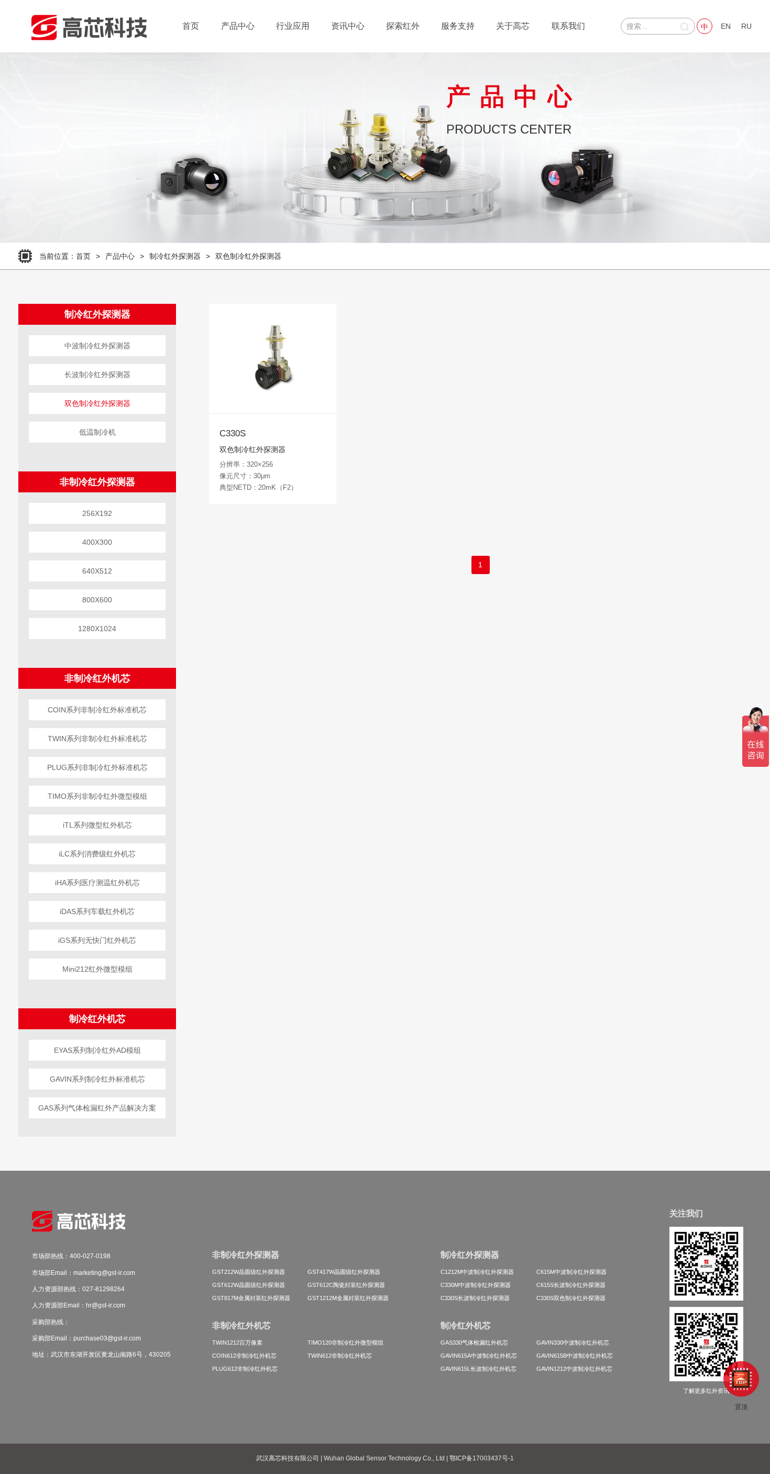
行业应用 (293, 25)
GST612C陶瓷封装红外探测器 (346, 1285)
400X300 (97, 542)
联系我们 (568, 25)
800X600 (97, 600)
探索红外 (403, 25)
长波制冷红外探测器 (97, 374)
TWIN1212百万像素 (237, 1342)
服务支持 (458, 25)
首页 (190, 25)
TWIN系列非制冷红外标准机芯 (97, 738)
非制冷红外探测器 (97, 482)
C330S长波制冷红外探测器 (475, 1298)
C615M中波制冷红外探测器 (571, 1272)
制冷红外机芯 (97, 1019)
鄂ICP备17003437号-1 (481, 1458)
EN (726, 26)
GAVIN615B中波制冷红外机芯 (574, 1355)
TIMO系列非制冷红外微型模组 (97, 796)
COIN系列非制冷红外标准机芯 (97, 710)
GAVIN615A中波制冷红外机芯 (479, 1355)
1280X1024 (97, 628)
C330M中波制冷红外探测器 (476, 1285)
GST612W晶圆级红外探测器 (248, 1285)
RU (746, 26)
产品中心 (238, 25)
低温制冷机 (97, 432)
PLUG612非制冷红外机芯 (245, 1369)
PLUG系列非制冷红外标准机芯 (97, 767)
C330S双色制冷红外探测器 (571, 1298)
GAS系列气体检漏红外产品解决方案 (97, 1108)
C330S (232, 433)
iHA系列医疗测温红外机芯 (97, 882)
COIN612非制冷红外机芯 (244, 1355)
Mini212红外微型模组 (97, 969)
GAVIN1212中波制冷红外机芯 (574, 1369)
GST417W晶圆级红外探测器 (343, 1272)
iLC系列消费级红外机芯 (97, 854)
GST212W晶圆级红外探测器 (248, 1272)
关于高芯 (513, 25)
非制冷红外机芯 (97, 678)
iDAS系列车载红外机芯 (97, 911)
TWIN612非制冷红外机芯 (339, 1355)
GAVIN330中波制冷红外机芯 (572, 1342)
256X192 (97, 513)
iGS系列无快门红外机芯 (97, 940)
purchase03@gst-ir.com (107, 1338)
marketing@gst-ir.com (104, 1273)
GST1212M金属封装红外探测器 (348, 1298)
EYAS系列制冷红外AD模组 (97, 1050)
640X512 (97, 571)
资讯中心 (348, 25)
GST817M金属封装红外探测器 (251, 1298)
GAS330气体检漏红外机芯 (474, 1342)
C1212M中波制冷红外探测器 (477, 1272)
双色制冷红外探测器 (248, 256)
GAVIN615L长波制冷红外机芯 (478, 1369)
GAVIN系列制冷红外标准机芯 (97, 1079)
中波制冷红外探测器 (97, 346)
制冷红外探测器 (175, 256)
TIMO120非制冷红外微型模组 (345, 1342)
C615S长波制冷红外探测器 (571, 1285)
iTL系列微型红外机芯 (97, 825)
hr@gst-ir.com (105, 1305)
